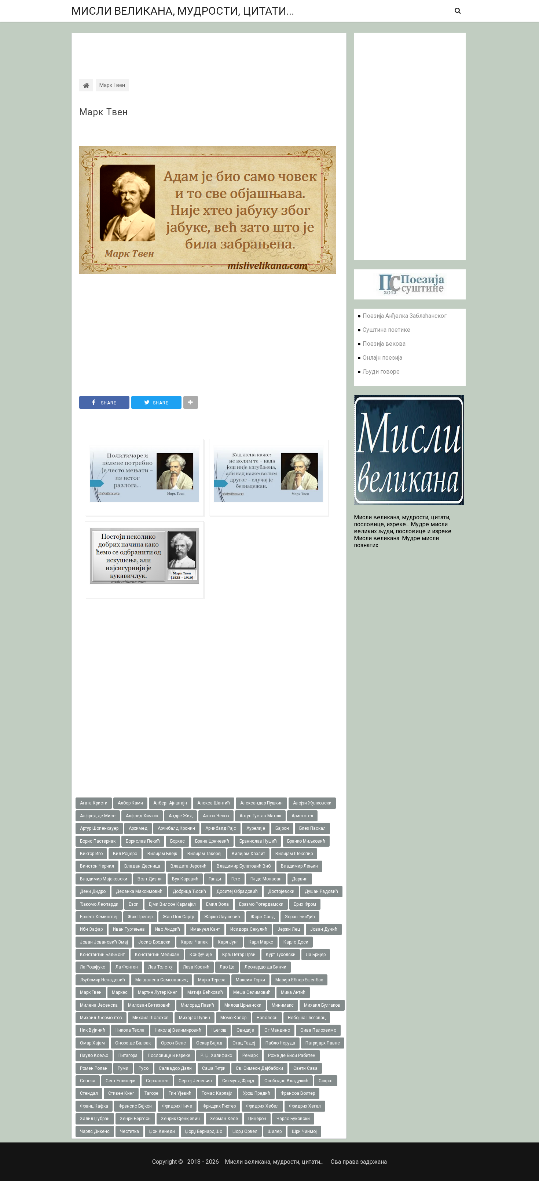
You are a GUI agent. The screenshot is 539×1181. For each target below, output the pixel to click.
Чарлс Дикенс (95, 1131)
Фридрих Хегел (305, 1106)
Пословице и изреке (169, 1055)
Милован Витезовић (149, 1005)
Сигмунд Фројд (238, 1080)
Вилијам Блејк (162, 853)
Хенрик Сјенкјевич (180, 1118)
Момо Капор (233, 1017)
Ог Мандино (277, 1030)
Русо (143, 1068)
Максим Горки (250, 979)
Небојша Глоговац (307, 1017)
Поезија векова (384, 343)
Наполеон (267, 1017)
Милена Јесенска (99, 1005)
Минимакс (283, 1005)
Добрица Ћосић (189, 891)
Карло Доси (295, 942)
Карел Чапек (194, 942)
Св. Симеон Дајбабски (259, 1068)
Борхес (177, 841)
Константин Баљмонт (102, 954)
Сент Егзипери (121, 1080)
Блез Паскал (312, 828)
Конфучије (201, 954)
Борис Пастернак (97, 841)
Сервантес (157, 1080)
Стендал (89, 1093)
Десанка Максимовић (139, 891)
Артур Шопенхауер (99, 828)
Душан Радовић (321, 891)
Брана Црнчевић (212, 841)
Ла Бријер (316, 954)
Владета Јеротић (188, 866)
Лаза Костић (196, 967)
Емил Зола (217, 904)
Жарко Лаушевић (222, 916)
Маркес (120, 992)
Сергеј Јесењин (195, 1080)
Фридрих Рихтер (219, 1106)
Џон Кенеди (162, 1131)
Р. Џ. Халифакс (216, 1055)
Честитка (129, 1131)
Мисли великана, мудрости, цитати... (183, 10)
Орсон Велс (173, 1043)
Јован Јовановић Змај (104, 942)
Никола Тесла (129, 1030)
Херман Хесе (224, 1118)
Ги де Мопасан (266, 879)
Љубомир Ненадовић (102, 979)
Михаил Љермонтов (101, 1017)
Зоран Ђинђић (300, 916)
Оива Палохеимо (318, 1030)
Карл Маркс (261, 942)
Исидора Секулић (248, 929)
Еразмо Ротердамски (261, 904)
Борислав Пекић (143, 841)
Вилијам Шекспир (294, 853)
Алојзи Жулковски (312, 803)
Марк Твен (103, 112)
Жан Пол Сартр (178, 916)
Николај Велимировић (178, 1030)
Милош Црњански (242, 1005)
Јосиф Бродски (154, 942)
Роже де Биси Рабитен (291, 1055)
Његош (219, 1030)
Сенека (87, 1080)
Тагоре (151, 1093)
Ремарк (250, 1055)
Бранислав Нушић (258, 841)
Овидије (245, 1030)
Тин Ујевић (180, 1093)
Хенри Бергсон (135, 1118)
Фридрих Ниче (177, 1106)
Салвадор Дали (175, 1068)
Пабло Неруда (280, 1043)
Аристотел (302, 815)
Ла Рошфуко (92, 967)
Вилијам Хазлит (248, 853)
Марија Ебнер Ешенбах (299, 979)
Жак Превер (140, 916)
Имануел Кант (205, 929)
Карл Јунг (228, 942)
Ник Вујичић (92, 1030)
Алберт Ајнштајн (170, 803)
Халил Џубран (95, 1118)
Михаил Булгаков (322, 1005)
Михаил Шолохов (150, 1017)
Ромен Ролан (93, 1068)
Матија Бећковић (205, 992)
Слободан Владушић (286, 1080)
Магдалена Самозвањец (161, 979)
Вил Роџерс (125, 853)
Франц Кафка (94, 1106)
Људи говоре (381, 371)
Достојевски (281, 891)
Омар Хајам (92, 1043)
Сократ (326, 1080)
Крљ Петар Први (239, 954)
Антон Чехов (216, 815)
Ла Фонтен (126, 967)
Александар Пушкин (261, 803)
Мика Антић (293, 992)
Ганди (215, 879)
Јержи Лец (289, 929)
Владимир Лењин (299, 866)
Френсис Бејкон (135, 1106)
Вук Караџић (185, 879)
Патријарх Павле (322, 1043)
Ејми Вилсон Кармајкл (172, 904)
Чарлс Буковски (293, 1118)
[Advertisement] (209, 49)
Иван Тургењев (129, 929)
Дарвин (300, 879)
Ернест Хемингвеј (98, 916)
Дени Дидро (93, 891)
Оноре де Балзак (133, 1043)
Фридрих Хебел (262, 1106)
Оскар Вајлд (209, 1043)
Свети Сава (305, 1068)
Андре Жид (180, 815)
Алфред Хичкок (142, 815)
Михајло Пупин (194, 1017)
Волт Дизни (150, 879)
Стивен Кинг (121, 1093)
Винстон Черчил (97, 866)
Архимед (138, 828)
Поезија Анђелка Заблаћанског (405, 315)
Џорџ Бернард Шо (203, 1131)
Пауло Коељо (94, 1055)
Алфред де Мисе (97, 815)
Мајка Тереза (211, 979)
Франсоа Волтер (297, 1093)
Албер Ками (130, 803)
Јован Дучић (323, 929)
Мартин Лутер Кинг (157, 992)
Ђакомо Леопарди (99, 904)
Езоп (134, 904)
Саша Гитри (213, 1068)
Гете (235, 879)
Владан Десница (142, 866)
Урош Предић (256, 1093)
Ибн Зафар (91, 929)
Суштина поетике (386, 329)
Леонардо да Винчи (265, 967)
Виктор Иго (91, 853)
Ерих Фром (305, 904)
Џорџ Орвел (244, 1131)
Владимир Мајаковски (103, 879)
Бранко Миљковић (306, 841)
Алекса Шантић (213, 803)
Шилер (275, 1131)
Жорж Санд (262, 916)
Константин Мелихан (157, 954)
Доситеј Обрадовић (237, 891)
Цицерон (257, 1118)
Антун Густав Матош (260, 815)
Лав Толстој (160, 967)
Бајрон (282, 828)
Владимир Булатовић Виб (244, 866)
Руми (123, 1068)
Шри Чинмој (304, 1131)
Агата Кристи (93, 803)
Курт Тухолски (281, 954)
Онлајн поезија (382, 357)
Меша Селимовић (252, 992)
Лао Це (227, 967)
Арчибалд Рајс (220, 828)
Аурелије (255, 828)
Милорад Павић (197, 1005)
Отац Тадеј (243, 1043)
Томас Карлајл (217, 1093)
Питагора (128, 1055)
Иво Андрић (167, 929)
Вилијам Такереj (204, 853)
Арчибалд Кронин (176, 828)
